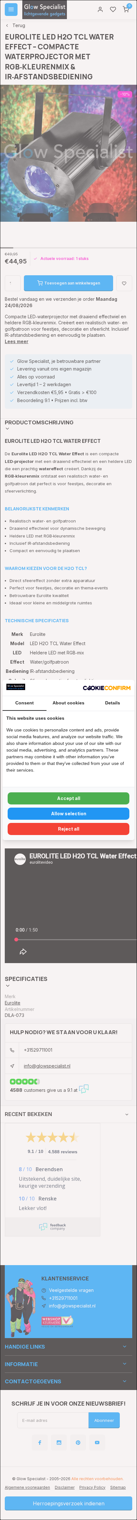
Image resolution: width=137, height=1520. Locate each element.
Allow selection (68, 813)
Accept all (68, 798)
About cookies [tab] (68, 702)
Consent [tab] (24, 702)
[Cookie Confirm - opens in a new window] (107, 688)
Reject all (68, 829)
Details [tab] (112, 702)
